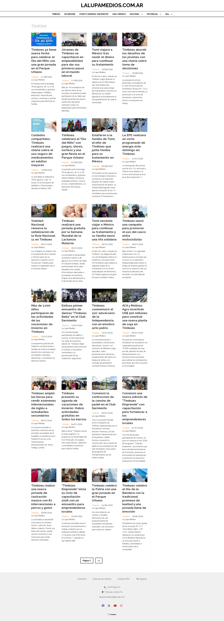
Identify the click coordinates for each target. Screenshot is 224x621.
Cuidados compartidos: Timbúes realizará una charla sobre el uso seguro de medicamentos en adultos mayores (42, 150)
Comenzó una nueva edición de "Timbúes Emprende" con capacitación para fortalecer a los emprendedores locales (134, 408)
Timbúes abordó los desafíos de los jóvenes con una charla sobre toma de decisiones (134, 59)
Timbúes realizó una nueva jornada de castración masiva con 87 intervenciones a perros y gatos (43, 497)
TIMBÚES (56, 14)
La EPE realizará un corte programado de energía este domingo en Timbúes (134, 144)
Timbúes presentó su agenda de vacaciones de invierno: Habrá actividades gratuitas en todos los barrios (74, 406)
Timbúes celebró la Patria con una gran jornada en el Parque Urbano (104, 493)
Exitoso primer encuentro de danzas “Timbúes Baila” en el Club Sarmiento (74, 313)
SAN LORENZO (119, 14)
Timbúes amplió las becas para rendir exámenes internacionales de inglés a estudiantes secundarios (43, 404)
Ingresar (143, 579)
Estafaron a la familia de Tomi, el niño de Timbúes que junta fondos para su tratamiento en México (103, 148)
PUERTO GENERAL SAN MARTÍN (93, 14)
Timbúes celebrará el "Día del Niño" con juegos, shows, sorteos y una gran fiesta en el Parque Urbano (74, 146)
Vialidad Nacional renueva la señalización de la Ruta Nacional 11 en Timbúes (43, 230)
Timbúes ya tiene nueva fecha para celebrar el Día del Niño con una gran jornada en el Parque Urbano (43, 61)
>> (99, 560)
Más (167, 14)
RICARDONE (69, 14)
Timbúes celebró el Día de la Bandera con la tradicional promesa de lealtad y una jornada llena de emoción (134, 498)
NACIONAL (134, 14)
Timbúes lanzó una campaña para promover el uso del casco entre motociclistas (134, 230)
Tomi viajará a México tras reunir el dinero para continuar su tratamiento (103, 57)
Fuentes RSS (124, 579)
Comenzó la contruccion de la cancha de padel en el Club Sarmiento (104, 400)
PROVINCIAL (152, 14)
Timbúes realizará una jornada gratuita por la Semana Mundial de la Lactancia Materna (73, 232)
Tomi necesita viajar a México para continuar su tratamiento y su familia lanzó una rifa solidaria (104, 230)
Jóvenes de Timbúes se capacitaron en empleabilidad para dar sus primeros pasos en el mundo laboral (73, 62)
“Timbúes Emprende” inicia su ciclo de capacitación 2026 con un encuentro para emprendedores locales (74, 498)
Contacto (81, 579)
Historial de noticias (102, 579)
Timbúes (35, 76)
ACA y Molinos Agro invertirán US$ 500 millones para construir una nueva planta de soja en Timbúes (134, 317)
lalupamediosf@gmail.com (112, 597)
